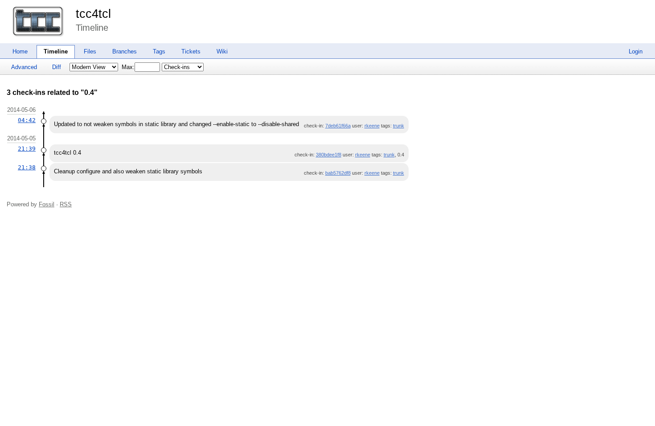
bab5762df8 (338, 173)
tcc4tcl (93, 13)
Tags (159, 51)
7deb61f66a (338, 125)
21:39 (27, 148)
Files (90, 51)
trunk (398, 125)
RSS (66, 204)
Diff (56, 67)
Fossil (46, 204)
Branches (124, 51)
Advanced (24, 67)
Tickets (191, 51)
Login (636, 51)
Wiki (222, 51)
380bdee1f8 (328, 154)
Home (20, 51)
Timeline (56, 51)
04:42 (27, 120)
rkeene (372, 125)
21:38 (27, 167)
